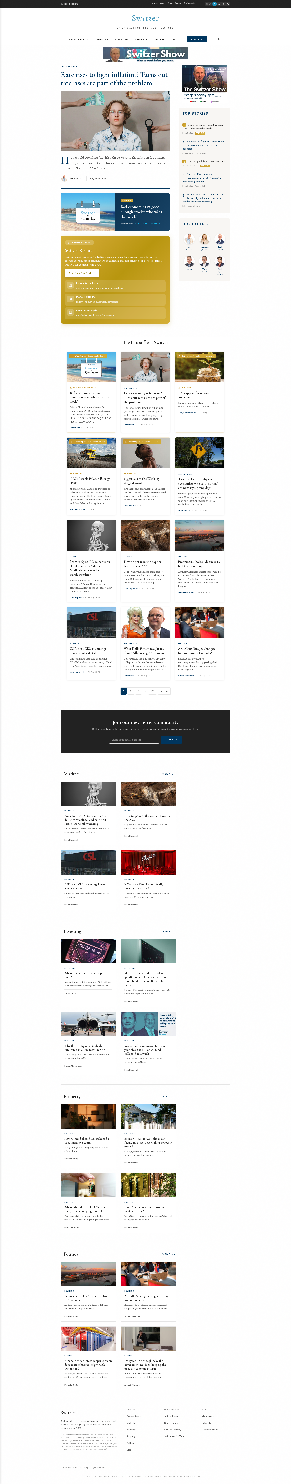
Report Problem (71, 4)
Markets (102, 39)
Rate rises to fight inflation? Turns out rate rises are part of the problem (114, 78)
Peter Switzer (76, 178)
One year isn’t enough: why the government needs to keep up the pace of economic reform (145, 1364)
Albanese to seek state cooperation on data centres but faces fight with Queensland (88, 1364)
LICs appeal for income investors (206, 161)
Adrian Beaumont (186, 675)
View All (169, 774)
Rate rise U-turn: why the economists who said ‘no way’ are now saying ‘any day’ (202, 178)
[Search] (219, 39)
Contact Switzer (210, 1429)
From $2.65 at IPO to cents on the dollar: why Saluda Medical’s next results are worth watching (202, 198)
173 (152, 691)
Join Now (171, 739)
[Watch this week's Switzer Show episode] (204, 84)
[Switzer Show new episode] (145, 54)
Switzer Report (174, 3)
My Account (208, 1416)
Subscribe (196, 39)
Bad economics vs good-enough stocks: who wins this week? (89, 397)
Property (141, 39)
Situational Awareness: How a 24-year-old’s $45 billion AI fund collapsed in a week (145, 1050)
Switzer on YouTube (174, 1436)
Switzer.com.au (157, 3)
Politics (160, 39)
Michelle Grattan (186, 592)
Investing (121, 39)
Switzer (145, 18)
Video (176, 39)
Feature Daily (131, 388)
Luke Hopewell (77, 597)
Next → (164, 691)
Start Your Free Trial (80, 273)
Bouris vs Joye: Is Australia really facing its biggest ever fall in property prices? (148, 1142)
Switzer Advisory (191, 3)
